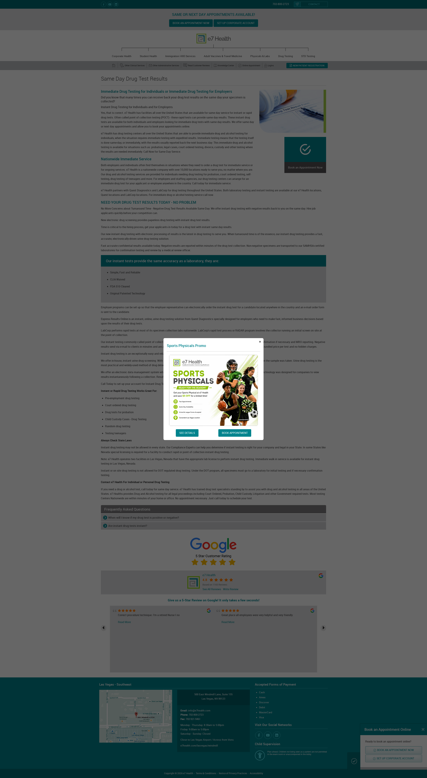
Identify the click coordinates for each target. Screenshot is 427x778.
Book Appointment (235, 433)
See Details (187, 433)
